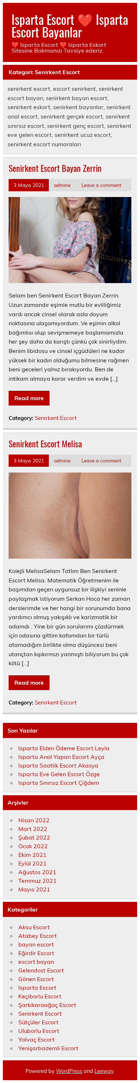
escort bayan (36, 961)
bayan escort (36, 944)
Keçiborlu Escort (39, 996)
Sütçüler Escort (38, 1022)
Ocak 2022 (33, 846)
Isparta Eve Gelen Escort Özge (59, 774)
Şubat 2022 (34, 837)
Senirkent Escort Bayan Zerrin (55, 167)
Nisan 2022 (34, 820)
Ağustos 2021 (37, 872)
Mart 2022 (32, 828)
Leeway (103, 1071)
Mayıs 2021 (34, 889)
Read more (29, 398)
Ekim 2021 (32, 854)
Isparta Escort (37, 987)
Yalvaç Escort (36, 1039)
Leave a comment (101, 185)
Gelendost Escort (41, 970)
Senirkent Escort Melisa (45, 443)
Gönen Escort (36, 979)
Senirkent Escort (55, 418)
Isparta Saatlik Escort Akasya (58, 765)
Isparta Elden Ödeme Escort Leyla (63, 748)
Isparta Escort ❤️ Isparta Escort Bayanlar (69, 25)
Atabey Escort (37, 935)
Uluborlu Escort (38, 1030)
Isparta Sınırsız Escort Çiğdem (58, 782)
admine (62, 185)
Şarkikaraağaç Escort (47, 1004)
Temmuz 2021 (37, 880)
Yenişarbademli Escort (48, 1048)
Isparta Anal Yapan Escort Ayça (61, 756)
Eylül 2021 (32, 863)
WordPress (69, 1071)
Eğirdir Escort (36, 953)
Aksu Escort (34, 927)
